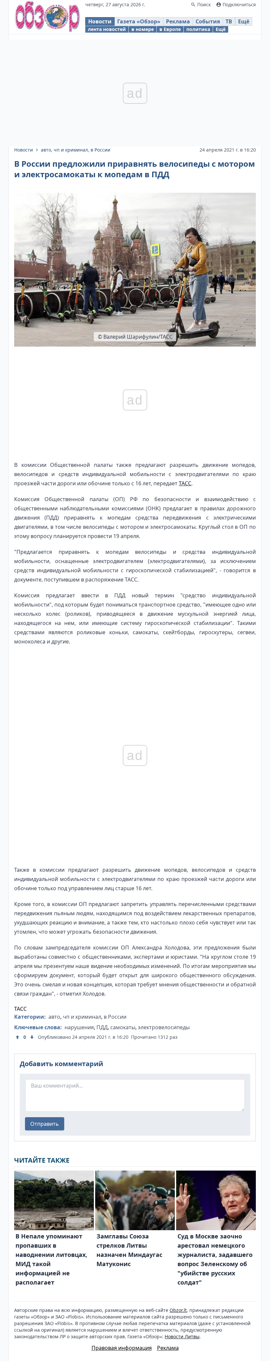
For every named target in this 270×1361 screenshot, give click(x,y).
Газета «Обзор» (138, 21)
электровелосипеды (164, 1027)
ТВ (229, 21)
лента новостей (107, 29)
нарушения (79, 1027)
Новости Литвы (182, 1336)
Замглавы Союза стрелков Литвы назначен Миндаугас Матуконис (129, 1250)
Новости (100, 21)
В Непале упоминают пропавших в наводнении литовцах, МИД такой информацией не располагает (51, 1259)
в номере (142, 29)
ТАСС (185, 483)
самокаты (122, 1027)
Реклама (178, 21)
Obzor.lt (178, 1310)
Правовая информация (122, 1347)
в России (100, 150)
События (208, 21)
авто (46, 150)
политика (198, 29)
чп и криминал (71, 150)
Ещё (243, 21)
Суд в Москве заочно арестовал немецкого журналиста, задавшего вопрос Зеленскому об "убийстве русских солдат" (215, 1259)
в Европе (170, 29)
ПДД (102, 1027)
